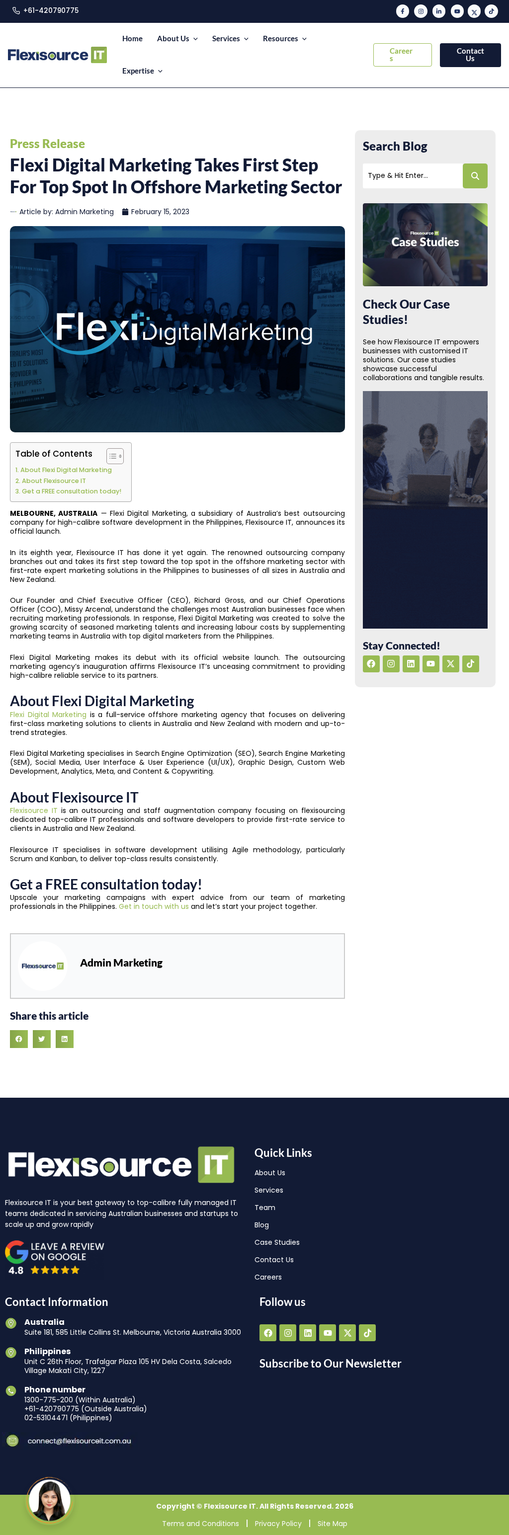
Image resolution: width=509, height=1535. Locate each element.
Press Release (47, 143)
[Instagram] (420, 10)
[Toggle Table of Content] (110, 456)
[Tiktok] (491, 10)
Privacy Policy (278, 1523)
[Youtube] (457, 10)
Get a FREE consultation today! (71, 491)
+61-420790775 (51, 10)
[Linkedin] (438, 10)
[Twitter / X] (474, 10)
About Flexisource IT (54, 481)
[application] (193, 39)
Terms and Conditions (200, 1523)
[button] (402, 55)
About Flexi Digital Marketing (66, 470)
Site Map (332, 1523)
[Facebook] (402, 10)
